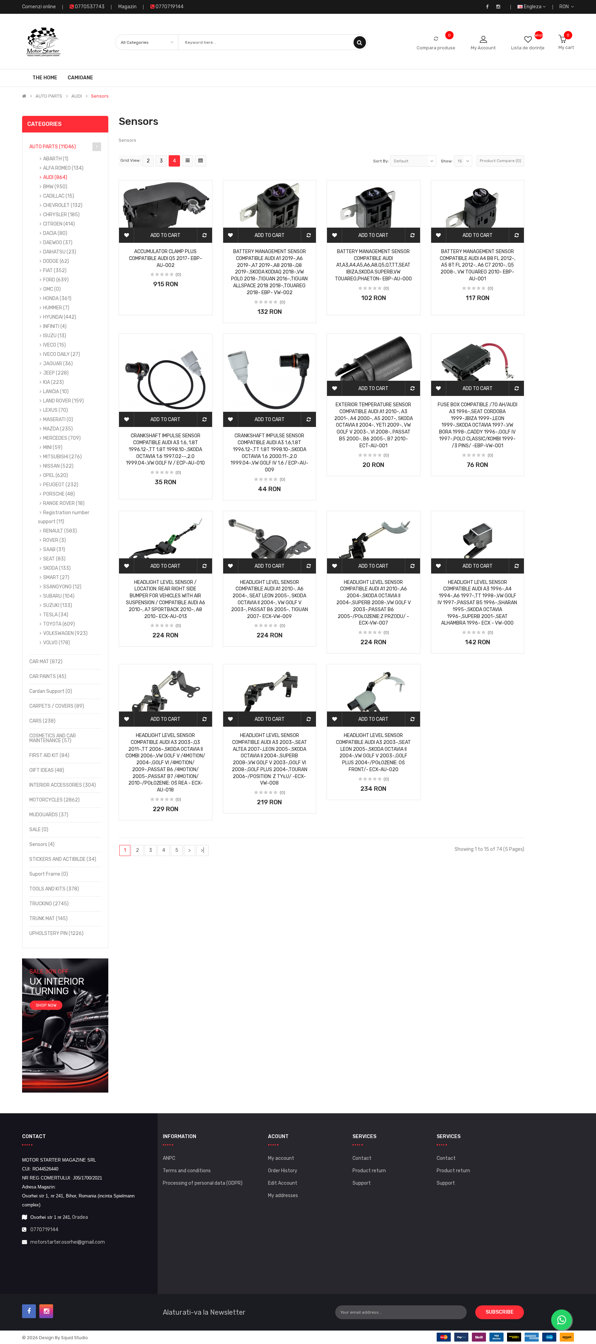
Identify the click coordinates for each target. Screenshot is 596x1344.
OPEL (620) (55, 475)
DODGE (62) (56, 261)
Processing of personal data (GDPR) (202, 1183)
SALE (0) (38, 830)
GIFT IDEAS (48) (46, 770)
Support (361, 1183)
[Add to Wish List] (126, 235)
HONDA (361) (57, 298)
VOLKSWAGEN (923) (65, 633)
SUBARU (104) (58, 596)
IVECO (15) (54, 345)
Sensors (100, 96)
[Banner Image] (65, 1025)
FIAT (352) (55, 270)
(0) (178, 274)
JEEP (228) (56, 373)
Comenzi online (39, 7)
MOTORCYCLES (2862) (54, 800)
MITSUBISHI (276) (62, 457)
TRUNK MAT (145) (48, 919)
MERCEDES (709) (62, 438)
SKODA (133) (57, 568)
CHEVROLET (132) (62, 205)
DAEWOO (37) (57, 243)
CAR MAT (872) (45, 662)
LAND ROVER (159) (63, 401)
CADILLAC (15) (58, 196)
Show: (447, 161)
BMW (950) (55, 187)
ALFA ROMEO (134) (63, 168)
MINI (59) (52, 447)
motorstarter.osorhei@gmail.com (67, 1242)
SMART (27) (56, 577)
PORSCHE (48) (59, 494)
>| (202, 850)
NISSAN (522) (58, 466)
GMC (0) (52, 289)
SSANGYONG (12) (62, 587)
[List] (187, 161)
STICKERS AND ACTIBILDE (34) (62, 859)
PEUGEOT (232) (60, 485)
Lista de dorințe (528, 47)
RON (565, 7)
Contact (361, 1158)
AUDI (76, 96)
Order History (282, 1171)
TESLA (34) (55, 615)
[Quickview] (165, 205)
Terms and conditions (187, 1171)
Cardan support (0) (50, 691)
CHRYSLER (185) (61, 215)
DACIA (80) (55, 233)
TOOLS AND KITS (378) (54, 889)
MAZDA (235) (58, 429)
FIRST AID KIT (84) (49, 755)
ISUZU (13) (54, 336)
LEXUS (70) (55, 410)
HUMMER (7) (56, 308)
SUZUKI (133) (57, 605)
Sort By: (381, 161)
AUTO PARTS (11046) (52, 147)
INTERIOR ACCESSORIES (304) (62, 785)
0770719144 (44, 1230)
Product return (369, 1171)
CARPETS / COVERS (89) (56, 706)
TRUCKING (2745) (49, 904)
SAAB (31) (54, 549)
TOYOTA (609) (59, 624)
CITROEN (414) (59, 224)
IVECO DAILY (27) (61, 354)
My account (281, 1158)
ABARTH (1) (55, 159)
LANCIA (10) (56, 392)
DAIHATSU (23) (59, 252)
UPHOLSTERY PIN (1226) (56, 933)
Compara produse (436, 47)
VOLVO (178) (56, 643)
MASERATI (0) (58, 419)
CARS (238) (42, 721)
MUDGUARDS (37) (48, 815)
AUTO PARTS (49, 96)
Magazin (127, 7)
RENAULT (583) (60, 531)
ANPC (169, 1158)
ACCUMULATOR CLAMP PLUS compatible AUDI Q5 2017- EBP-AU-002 (165, 258)
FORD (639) (56, 280)
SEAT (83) (54, 559)
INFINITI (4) (55, 326)
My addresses (283, 1195)
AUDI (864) (55, 177)
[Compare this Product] (204, 235)
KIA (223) (53, 382)
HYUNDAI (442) (59, 317)
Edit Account (282, 1183)
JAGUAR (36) (58, 364)
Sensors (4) (41, 844)
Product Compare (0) (500, 160)
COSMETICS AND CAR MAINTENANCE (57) (52, 738)
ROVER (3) (54, 540)
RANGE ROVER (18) (64, 503)
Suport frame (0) (48, 874)
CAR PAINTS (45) (47, 676)
